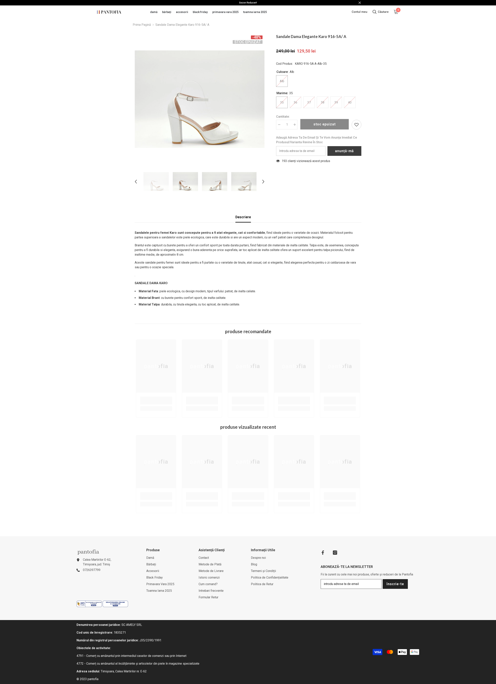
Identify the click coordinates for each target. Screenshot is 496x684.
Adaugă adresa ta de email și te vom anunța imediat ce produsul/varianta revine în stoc (316, 140)
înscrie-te (395, 584)
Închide (359, 2)
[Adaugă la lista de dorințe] (356, 124)
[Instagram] (335, 552)
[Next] (263, 182)
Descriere (243, 217)
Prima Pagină (142, 25)
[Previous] (136, 182)
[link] (156, 400)
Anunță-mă (344, 151)
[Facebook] (322, 552)
